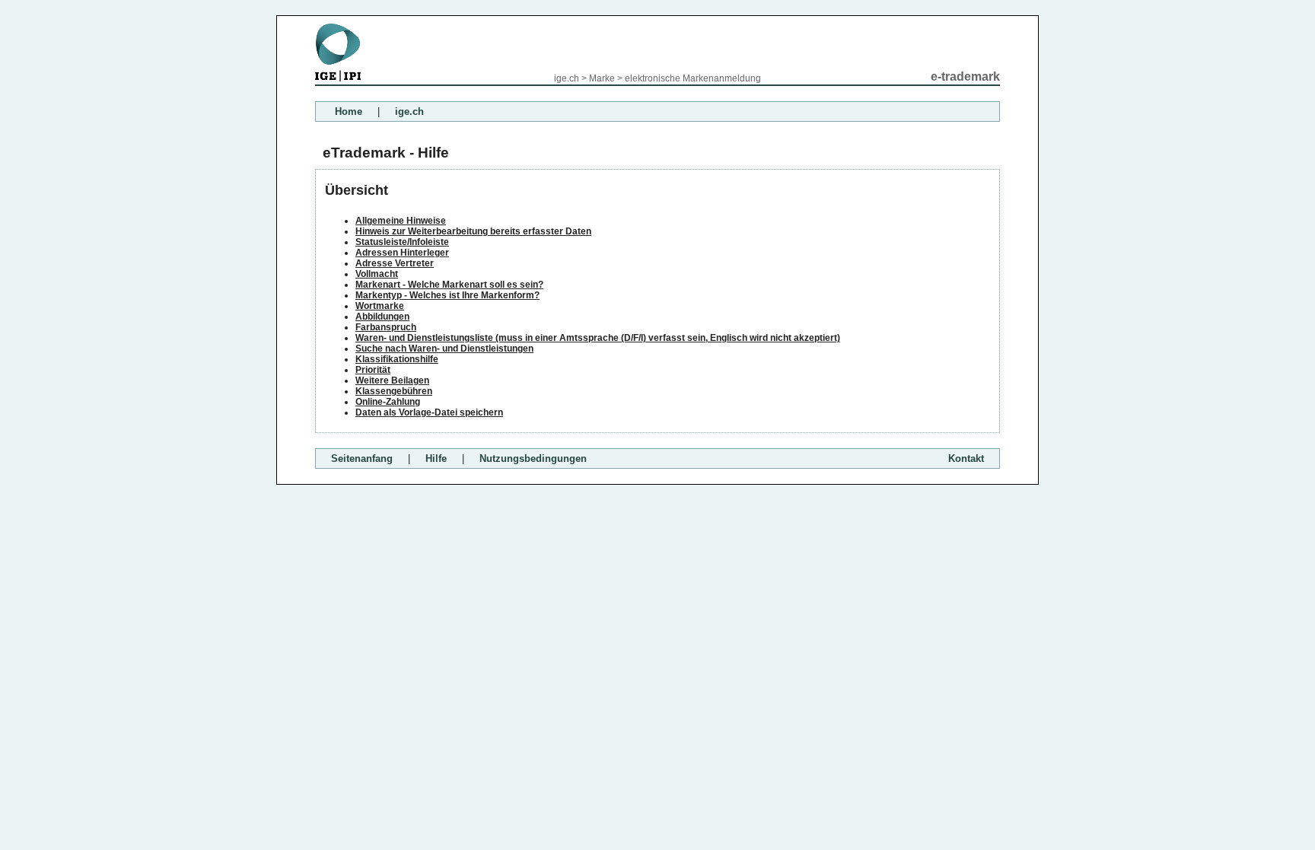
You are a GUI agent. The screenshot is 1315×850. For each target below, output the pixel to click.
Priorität (372, 370)
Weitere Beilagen (392, 380)
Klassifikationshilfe (396, 359)
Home (348, 111)
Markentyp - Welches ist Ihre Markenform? (447, 295)
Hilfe (436, 458)
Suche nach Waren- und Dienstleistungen (444, 348)
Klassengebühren (393, 391)
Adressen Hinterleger (402, 252)
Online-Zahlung (387, 401)
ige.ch (566, 78)
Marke (602, 78)
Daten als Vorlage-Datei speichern (429, 412)
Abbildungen (382, 316)
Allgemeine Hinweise (400, 220)
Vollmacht (376, 274)
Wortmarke (379, 306)
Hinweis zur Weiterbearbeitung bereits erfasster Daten (473, 231)
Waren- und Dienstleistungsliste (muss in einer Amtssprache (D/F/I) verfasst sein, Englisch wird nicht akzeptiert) (597, 338)
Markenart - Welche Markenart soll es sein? (449, 284)
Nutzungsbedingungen (533, 458)
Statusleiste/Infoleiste (402, 242)
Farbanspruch (385, 327)
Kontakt (966, 458)
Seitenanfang (362, 458)
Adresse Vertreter (394, 263)
